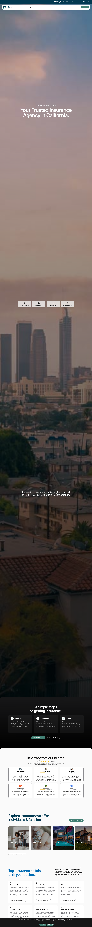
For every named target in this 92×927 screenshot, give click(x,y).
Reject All (50, 924)
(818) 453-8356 (33, 494)
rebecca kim (46, 788)
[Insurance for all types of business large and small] (67, 304)
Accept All (42, 924)
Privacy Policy (50, 921)
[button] (89, 2)
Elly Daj (71, 788)
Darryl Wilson (20, 788)
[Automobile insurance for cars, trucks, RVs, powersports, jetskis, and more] (38, 304)
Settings (56, 921)
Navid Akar (71, 771)
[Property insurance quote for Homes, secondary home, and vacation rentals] (24, 304)
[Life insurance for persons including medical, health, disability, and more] (53, 304)
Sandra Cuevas (46, 771)
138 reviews (52, 761)
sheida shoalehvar (20, 771)
